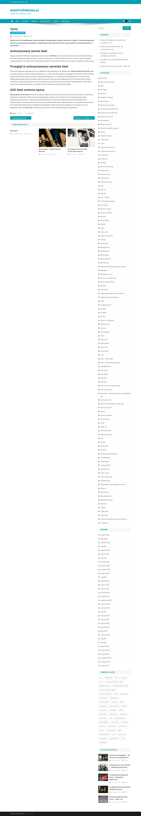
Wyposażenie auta (107, 500)
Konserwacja (105, 220)
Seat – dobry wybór (107, 359)
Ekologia (103, 163)
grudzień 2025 (105, 565)
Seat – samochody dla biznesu (111, 362)
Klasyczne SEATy (106, 213)
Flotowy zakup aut (106, 182)
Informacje (104, 205)
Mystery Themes (29, 813)
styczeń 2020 (105, 646)
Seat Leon (104, 382)
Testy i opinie (105, 473)
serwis (101, 730)
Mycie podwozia (106, 259)
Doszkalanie (104, 155)
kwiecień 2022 (105, 615)
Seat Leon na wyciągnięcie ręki (111, 385)
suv (114, 734)
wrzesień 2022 (105, 604)
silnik (119, 730)
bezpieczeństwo (104, 686)
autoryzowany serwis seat (114, 682)
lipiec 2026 (104, 539)
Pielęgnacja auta (106, 305)
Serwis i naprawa (106, 415)
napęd (121, 702)
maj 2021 (104, 639)
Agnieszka (29, 36)
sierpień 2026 (105, 535)
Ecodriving (104, 159)
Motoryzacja (105, 255)
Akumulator (14, 131)
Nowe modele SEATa (107, 282)
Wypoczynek (105, 492)
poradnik (103, 309)
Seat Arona (104, 370)
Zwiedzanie (104, 523)
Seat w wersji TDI (106, 407)
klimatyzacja (114, 698)
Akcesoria (104, 78)
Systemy (103, 450)
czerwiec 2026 (105, 542)
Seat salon (111, 726)
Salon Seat (104, 339)
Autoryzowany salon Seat (109, 113)
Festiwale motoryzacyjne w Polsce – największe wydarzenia (112, 54)
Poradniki (25, 21)
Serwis (56, 21)
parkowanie (103, 710)
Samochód (104, 347)
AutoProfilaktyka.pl (24, 10)
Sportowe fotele (106, 430)
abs (100, 678)
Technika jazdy (105, 457)
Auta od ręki (104, 101)
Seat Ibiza (104, 378)
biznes (103, 132)
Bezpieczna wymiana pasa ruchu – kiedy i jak (115, 66)
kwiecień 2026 (105, 550)
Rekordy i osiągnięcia (107, 320)
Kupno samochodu (107, 236)
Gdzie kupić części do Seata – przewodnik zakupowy (78, 150)
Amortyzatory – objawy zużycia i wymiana (50, 150)
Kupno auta (104, 232)
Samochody (65, 21)
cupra (116, 694)
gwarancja (124, 694)
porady (103, 316)
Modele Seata (105, 247)
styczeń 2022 (105, 623)
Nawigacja (104, 270)
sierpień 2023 (105, 573)
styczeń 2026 (105, 562)
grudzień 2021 (105, 627)
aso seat (124, 678)
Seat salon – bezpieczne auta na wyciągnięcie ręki (115, 395)
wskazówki (103, 738)
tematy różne (105, 469)
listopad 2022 (105, 596)
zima (123, 738)
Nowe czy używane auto (108, 278)
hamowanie (103, 698)
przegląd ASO (29, 113)
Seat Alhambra (105, 366)
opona (20, 113)
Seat (17, 21)
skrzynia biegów (104, 734)
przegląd (113, 710)
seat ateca (114, 722)
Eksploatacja (105, 170)
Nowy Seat (104, 289)
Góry (102, 186)
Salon (102, 336)
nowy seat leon (114, 706)
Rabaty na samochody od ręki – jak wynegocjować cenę (112, 48)
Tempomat (122, 734)
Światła (103, 442)
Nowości (34, 21)
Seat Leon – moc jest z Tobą (84, 118)
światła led (102, 742)
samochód (102, 718)
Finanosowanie (45, 21)
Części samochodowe (17, 32)
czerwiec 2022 (105, 608)
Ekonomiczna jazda (107, 166)
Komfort (103, 216)
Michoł (55, 154)
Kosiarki (103, 224)
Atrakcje (103, 93)
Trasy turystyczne (106, 477)
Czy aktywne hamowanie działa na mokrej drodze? (114, 61)
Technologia (104, 461)
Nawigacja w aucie (107, 274)
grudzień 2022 (105, 592)
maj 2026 (104, 546)
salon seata (113, 714)
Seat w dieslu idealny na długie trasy (112, 404)
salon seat (102, 714)
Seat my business (106, 389)
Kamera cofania (106, 209)
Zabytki (103, 507)
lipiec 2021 (104, 631)
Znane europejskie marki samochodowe (114, 519)
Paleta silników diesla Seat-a (110, 297)
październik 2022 (106, 600)
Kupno (103, 228)
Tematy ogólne (105, 465)
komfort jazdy (104, 702)
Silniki (102, 423)
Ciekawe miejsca (106, 136)
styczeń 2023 (105, 589)
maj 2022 (104, 612)
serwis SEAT (111, 730)
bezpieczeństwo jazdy (120, 686)
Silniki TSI (104, 427)
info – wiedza (105, 197)
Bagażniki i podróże (107, 116)
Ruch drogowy (105, 332)
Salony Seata (105, 343)
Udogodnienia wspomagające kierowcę (113, 484)
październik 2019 (106, 658)
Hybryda (103, 193)
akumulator (108, 678)
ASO (102, 86)
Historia (103, 190)
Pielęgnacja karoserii (19, 118)
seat (110, 718)
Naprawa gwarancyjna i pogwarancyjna (113, 266)
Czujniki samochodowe (108, 151)
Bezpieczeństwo (106, 124)
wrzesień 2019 (105, 662)
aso (117, 678)
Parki (102, 301)
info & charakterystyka (108, 201)
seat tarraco (122, 726)
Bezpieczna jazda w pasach (110, 128)
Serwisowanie (105, 419)
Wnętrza (103, 488)
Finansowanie (105, 178)
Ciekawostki (104, 139)
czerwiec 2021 (105, 635)
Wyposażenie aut (106, 496)
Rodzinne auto (105, 324)
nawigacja (102, 706)
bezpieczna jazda (105, 694)
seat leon (102, 726)
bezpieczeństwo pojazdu (107, 690)
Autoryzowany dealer (108, 105)
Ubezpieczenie (105, 480)
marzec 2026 (105, 554)
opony (124, 706)
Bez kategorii (105, 120)
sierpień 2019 (105, 665)
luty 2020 (104, 642)
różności (103, 328)
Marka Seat (104, 243)
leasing (114, 702)
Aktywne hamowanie (107, 82)
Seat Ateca (104, 374)
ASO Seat (104, 90)
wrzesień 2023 (105, 569)
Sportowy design (106, 434)
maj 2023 (104, 577)
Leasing (103, 239)
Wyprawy (104, 504)
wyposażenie (114, 738)
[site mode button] (125, 21)
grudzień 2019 (105, 650)
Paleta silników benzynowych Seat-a (112, 293)
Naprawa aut (105, 262)
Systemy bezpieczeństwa (109, 454)
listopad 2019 (105, 654)
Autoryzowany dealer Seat (109, 109)
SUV (102, 438)
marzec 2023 (105, 585)
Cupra (102, 143)
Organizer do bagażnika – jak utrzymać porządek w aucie (113, 41)
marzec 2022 (105, 619)
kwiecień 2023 (105, 581)
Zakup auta (104, 511)
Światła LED (104, 446)
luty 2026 (104, 558)
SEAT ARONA (103, 722)
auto (100, 682)
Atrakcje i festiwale (107, 97)
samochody (123, 714)
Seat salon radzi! (106, 400)
